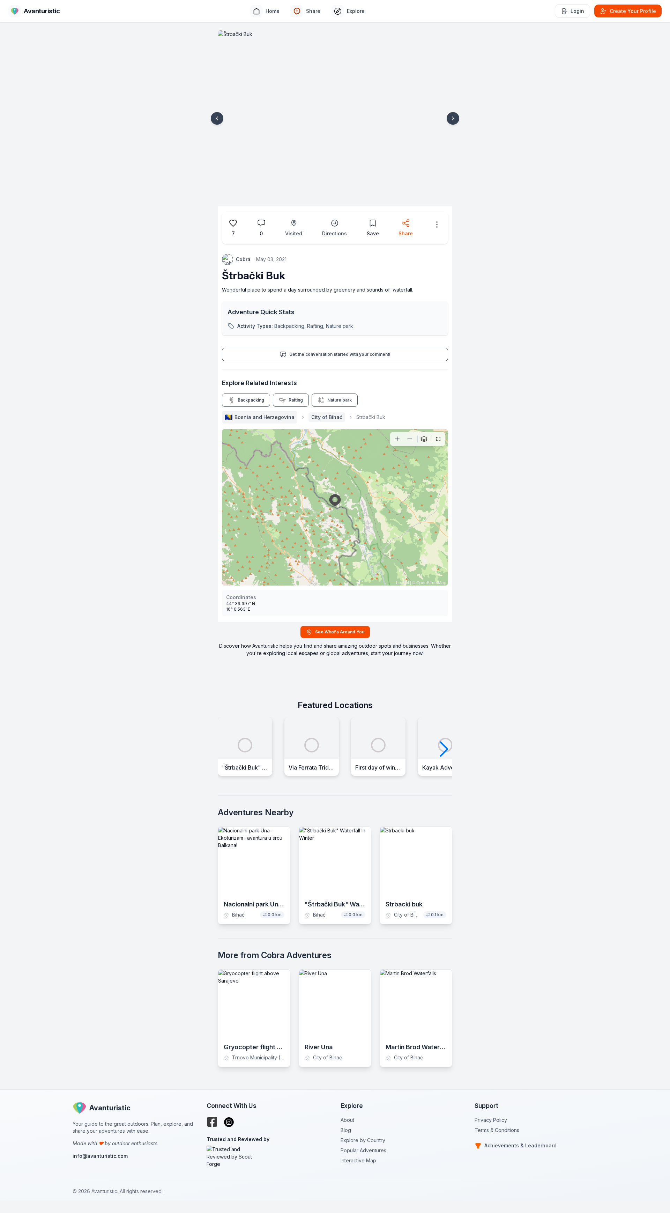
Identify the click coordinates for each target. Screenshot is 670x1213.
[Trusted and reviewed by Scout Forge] (268, 1157)
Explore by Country (363, 1140)
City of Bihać (326, 417)
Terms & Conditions (497, 1130)
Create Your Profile (633, 11)
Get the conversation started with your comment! (339, 354)
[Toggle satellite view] (424, 438)
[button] (217, 118)
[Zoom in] (397, 438)
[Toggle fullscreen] (438, 438)
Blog (346, 1130)
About (347, 1120)
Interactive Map (358, 1160)
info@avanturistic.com (100, 1156)
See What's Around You (339, 631)
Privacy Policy (491, 1120)
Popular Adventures (363, 1150)
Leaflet (402, 582)
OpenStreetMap (431, 582)
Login (577, 11)
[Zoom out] (409, 438)
